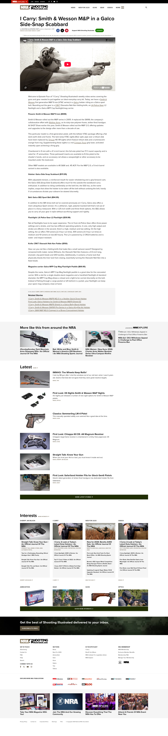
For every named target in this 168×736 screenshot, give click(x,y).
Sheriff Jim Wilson (62, 459)
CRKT (57, 105)
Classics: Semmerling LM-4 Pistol (70, 413)
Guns (95, 7)
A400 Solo (102, 548)
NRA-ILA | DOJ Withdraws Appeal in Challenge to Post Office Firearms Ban (133, 339)
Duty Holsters (58, 548)
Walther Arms (54, 122)
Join (32, 2)
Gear (102, 7)
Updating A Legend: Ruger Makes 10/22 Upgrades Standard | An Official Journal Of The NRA (100, 572)
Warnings (54, 721)
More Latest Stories (91, 497)
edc (65, 291)
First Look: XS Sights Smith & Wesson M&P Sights (79, 393)
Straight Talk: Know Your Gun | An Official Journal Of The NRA (34, 544)
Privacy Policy (23, 721)
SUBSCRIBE (30, 628)
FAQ (21, 655)
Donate (42, 2)
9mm (54, 291)
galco (58, 291)
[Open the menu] (122, 7)
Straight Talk (25, 548)
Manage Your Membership (126, 658)
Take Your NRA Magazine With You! (33, 713)
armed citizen (35, 548)
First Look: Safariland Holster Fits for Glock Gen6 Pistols (82, 475)
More (34, 368)
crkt (62, 291)
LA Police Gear (97, 105)
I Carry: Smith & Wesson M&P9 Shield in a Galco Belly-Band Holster (57, 304)
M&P (51, 291)
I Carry (38, 31)
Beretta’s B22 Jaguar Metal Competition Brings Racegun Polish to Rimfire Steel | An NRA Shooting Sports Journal (99, 564)
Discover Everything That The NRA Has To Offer (98, 713)
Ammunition (25, 587)
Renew (37, 2)
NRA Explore (89, 658)
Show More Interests (94, 609)
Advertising (23, 649)
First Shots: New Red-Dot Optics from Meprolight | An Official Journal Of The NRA (132, 562)
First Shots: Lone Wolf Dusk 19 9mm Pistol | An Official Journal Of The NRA (133, 569)
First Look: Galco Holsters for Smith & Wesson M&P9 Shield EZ (54, 301)
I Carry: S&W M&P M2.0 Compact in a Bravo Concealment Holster (56, 310)
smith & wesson (45, 291)
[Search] (146, 7)
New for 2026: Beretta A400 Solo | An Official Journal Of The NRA (99, 544)
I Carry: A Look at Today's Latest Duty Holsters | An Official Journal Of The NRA (66, 544)
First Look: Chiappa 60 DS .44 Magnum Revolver (78, 434)
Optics (59, 400)
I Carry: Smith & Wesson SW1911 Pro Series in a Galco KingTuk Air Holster (59, 307)
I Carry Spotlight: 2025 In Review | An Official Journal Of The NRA (66, 554)
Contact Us (23, 652)
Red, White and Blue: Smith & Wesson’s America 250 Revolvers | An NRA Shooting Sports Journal (67, 351)
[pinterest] (67, 29)
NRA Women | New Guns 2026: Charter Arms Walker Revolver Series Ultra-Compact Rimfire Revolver (99, 352)
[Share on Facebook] (58, 29)
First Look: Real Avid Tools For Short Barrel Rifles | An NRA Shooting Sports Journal (99, 555)
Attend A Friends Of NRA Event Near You (132, 713)
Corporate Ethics (44, 721)
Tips (58, 380)
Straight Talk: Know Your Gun (68, 454)
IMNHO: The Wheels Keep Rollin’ (70, 372)
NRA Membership (123, 649)
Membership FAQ (123, 655)
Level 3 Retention (69, 548)
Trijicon (51, 139)
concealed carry (72, 291)
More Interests (43, 516)
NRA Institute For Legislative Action (96, 655)
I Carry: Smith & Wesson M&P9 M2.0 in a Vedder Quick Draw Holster (57, 298)
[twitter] (62, 29)
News (73, 7)
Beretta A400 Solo (92, 548)
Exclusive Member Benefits (126, 652)
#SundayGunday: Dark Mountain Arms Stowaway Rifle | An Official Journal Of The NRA (34, 351)
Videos (110, 7)
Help (21, 658)
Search (22, 660)
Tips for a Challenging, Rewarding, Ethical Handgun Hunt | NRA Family (34, 554)
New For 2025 (84, 7)
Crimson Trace (80, 142)
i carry (37, 291)
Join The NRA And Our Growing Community (67, 713)
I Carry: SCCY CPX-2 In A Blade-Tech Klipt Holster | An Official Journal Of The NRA (67, 567)
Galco (76, 102)
